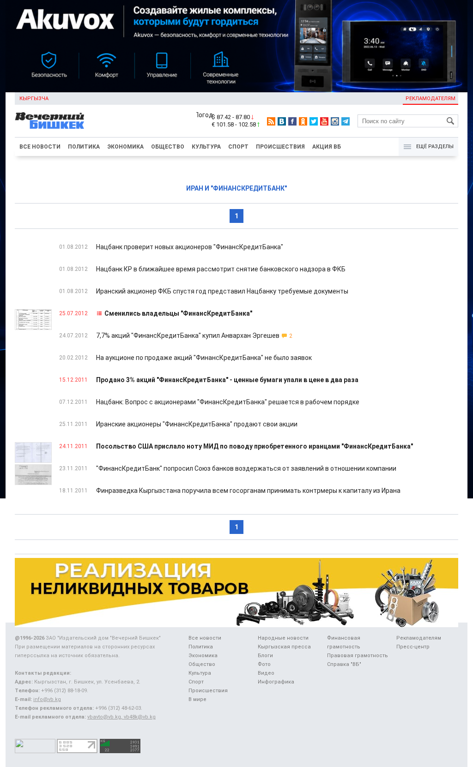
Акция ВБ (326, 147)
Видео (266, 673)
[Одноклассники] (303, 121)
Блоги (265, 656)
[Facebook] (292, 121)
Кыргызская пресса (284, 647)
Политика (84, 147)
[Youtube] (324, 121)
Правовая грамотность (357, 656)
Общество (167, 147)
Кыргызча (34, 99)
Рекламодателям (430, 99)
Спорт (238, 147)
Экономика (125, 147)
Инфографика (276, 682)
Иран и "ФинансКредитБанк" (236, 188)
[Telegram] (345, 121)
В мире (197, 699)
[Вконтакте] (282, 121)
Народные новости (283, 638)
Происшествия (280, 147)
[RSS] (271, 121)
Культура (206, 147)
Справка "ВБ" (344, 664)
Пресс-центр (413, 647)
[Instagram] (335, 121)
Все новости (40, 147)
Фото (264, 664)
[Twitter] (313, 121)
